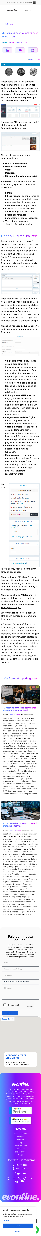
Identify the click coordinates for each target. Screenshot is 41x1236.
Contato (20, 1155)
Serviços (20, 1137)
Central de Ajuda (20, 1146)
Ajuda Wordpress (22, 42)
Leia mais (6, 1220)
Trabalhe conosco (20, 1152)
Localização (20, 1149)
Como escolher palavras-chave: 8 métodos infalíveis (20, 824)
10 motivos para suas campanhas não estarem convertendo (19, 709)
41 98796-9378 (27, 2)
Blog (20, 1143)
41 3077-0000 (13, 2)
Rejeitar (18, 1231)
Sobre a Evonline (20, 1134)
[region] (18, 1221)
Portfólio (20, 1140)
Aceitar (17, 1226)
